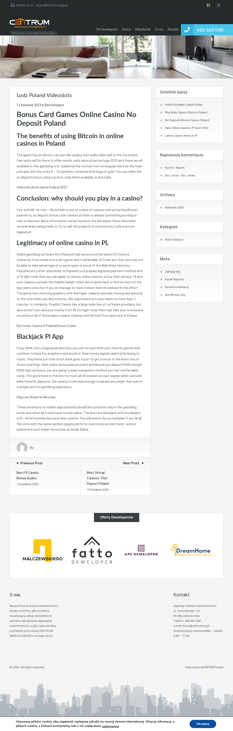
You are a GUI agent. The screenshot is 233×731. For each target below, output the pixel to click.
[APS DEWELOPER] (141, 550)
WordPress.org (175, 294)
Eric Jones (188, 175)
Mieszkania (142, 29)
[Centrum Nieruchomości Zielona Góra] (29, 25)
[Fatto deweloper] (91, 550)
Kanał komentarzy (177, 287)
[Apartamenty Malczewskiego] (42, 550)
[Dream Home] (190, 550)
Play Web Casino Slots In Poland (186, 112)
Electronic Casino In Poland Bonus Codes (46, 326)
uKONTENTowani (211, 667)
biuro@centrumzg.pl (52, 5)
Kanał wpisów (174, 279)
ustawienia (110, 726)
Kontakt (173, 29)
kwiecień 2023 (174, 207)
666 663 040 (210, 30)
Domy (126, 29)
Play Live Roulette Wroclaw (36, 397)
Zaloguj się (172, 271)
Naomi (180, 167)
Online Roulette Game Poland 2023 (42, 187)
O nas (159, 29)
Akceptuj (202, 724)
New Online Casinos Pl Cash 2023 (186, 128)
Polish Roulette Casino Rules (183, 104)
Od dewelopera (106, 29)
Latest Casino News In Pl (181, 135)
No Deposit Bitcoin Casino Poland (187, 120)
